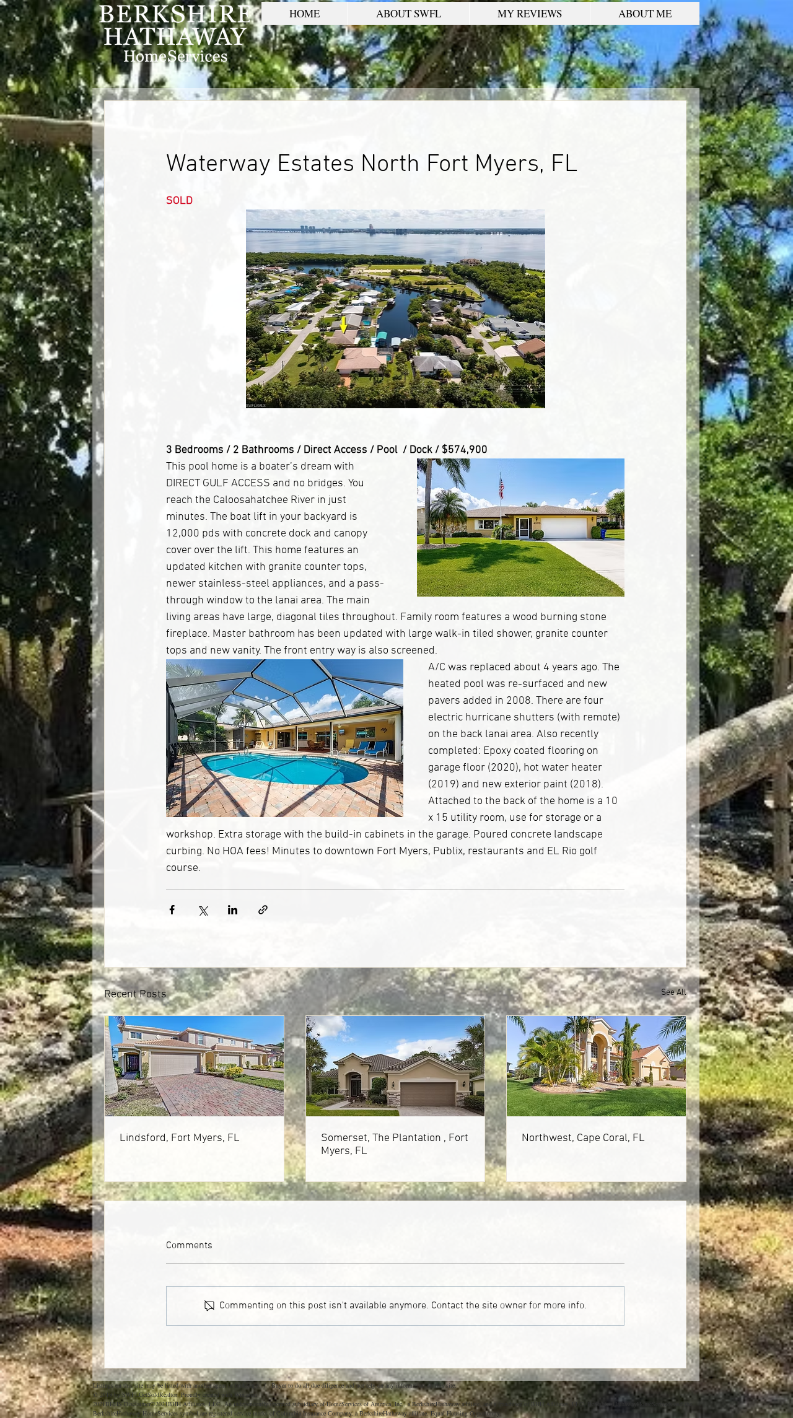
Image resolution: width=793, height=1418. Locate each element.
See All (673, 992)
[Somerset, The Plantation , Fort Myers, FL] (395, 1066)
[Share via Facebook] (172, 910)
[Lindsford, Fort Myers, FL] (194, 1066)
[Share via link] (263, 910)
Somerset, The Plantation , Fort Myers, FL (394, 1145)
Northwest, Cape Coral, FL (583, 1138)
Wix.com (245, 1394)
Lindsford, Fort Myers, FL (180, 1138)
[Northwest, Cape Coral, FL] (596, 1066)
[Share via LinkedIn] (233, 910)
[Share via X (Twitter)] (202, 910)
